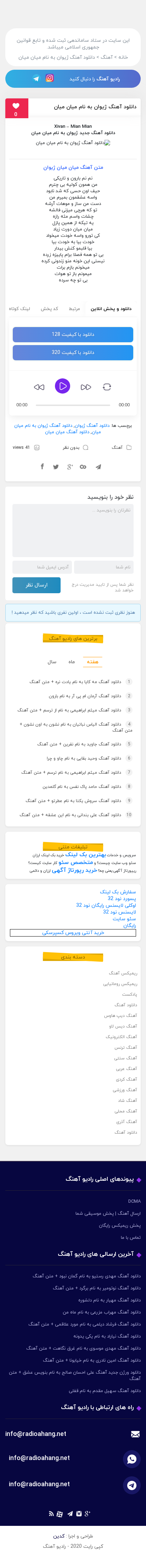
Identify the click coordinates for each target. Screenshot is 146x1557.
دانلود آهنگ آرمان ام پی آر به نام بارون (89, 696)
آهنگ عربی (126, 1069)
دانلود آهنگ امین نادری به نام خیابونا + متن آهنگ (92, 1360)
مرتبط (74, 309)
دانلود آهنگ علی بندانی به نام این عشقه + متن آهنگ (75, 815)
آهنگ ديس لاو (123, 1026)
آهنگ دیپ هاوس (120, 1016)
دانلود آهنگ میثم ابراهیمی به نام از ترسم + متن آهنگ (73, 710)
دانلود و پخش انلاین (111, 309)
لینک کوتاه (19, 309)
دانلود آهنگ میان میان (67, 432)
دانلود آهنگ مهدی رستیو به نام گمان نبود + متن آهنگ (87, 1276)
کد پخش (49, 309)
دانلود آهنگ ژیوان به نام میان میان (95, 107)
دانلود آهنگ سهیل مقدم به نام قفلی (105, 1391)
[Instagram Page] (50, 78)
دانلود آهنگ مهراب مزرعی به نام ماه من (102, 1312)
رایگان (129, 925)
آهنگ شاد (127, 1101)
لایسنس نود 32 (119, 912)
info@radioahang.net (39, 1458)
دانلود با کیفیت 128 (73, 334)
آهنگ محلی (125, 1111)
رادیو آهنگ (108, 79)
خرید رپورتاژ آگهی (74, 870)
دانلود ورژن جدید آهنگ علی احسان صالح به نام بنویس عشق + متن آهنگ (75, 1375)
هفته (93, 662)
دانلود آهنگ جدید (97, 133)
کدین (58, 1536)
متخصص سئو (75, 862)
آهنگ (117, 448)
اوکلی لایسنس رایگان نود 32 (106, 905)
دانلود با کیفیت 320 (73, 352)
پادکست (129, 994)
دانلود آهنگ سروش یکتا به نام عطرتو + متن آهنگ (78, 801)
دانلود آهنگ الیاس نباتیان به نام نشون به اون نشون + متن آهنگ (76, 727)
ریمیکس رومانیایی (120, 984)
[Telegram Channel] (34, 78)
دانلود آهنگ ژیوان (92, 426)
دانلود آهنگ (125, 1005)
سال (51, 662)
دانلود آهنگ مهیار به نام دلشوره (109, 1300)
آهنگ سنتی (125, 1058)
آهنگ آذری (126, 1122)
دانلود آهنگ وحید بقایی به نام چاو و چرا (88, 758)
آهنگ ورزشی (125, 1090)
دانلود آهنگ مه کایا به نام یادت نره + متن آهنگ (79, 682)
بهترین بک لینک (85, 855)
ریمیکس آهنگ (123, 973)
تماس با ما (131, 1238)
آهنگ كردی (126, 1079)
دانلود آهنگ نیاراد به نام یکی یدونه (107, 1336)
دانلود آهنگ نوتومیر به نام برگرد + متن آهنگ (97, 1288)
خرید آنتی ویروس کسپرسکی (73, 932)
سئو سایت (124, 919)
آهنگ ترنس (125, 1048)
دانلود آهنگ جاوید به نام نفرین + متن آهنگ (83, 744)
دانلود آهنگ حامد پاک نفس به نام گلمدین (86, 787)
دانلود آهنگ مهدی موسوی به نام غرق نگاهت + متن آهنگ (83, 1348)
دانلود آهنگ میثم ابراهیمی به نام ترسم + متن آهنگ (75, 772)
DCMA (134, 1201)
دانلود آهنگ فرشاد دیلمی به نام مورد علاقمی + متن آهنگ (84, 1324)
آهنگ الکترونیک (121, 1037)
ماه (71, 662)
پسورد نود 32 (122, 898)
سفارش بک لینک (118, 892)
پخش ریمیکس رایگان (120, 1226)
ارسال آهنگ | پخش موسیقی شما (108, 1213)
